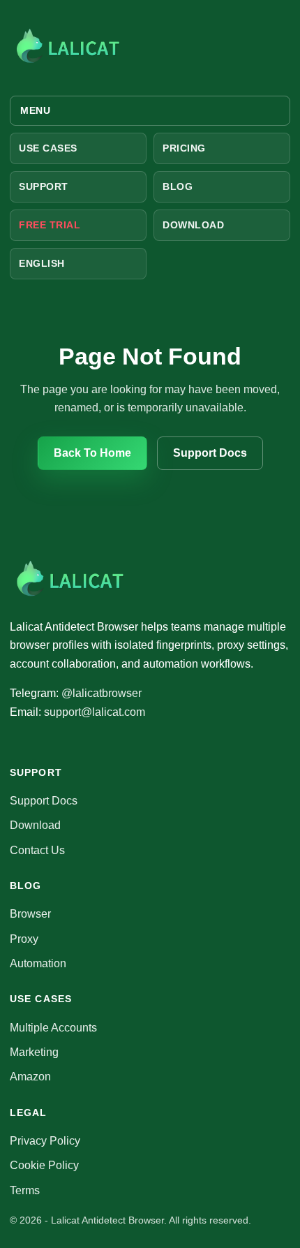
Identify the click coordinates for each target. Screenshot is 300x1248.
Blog (178, 186)
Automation (38, 963)
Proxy (24, 939)
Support (43, 186)
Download (193, 224)
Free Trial (50, 224)
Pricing (184, 148)
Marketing (34, 1052)
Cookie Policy (44, 1165)
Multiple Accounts (53, 1028)
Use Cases (48, 148)
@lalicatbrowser (101, 693)
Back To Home (92, 453)
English (42, 263)
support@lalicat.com (94, 712)
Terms (25, 1190)
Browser (30, 914)
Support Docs (210, 453)
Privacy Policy (45, 1141)
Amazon (30, 1076)
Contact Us (37, 850)
